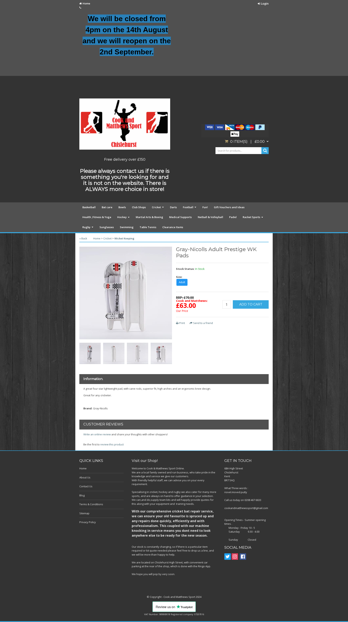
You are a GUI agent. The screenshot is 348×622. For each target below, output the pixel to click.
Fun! (205, 207)
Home (86, 3)
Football (188, 207)
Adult (182, 282)
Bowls (122, 207)
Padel (233, 217)
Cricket (156, 207)
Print (182, 323)
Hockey (122, 217)
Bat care (107, 207)
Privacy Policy (87, 522)
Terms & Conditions (91, 504)
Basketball (89, 207)
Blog (82, 495)
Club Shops (139, 207)
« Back (83, 238)
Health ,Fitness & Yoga (96, 217)
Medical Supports (180, 217)
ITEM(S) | (247, 141)
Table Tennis (148, 227)
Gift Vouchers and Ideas (229, 207)
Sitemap (84, 513)
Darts (173, 207)
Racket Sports (251, 217)
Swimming (127, 227)
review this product (112, 444)
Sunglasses (106, 227)
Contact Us (85, 486)
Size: (179, 277)
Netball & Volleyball (210, 217)
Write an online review (97, 434)
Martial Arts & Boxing (149, 217)
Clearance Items (172, 227)
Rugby (86, 227)
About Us (84, 477)
